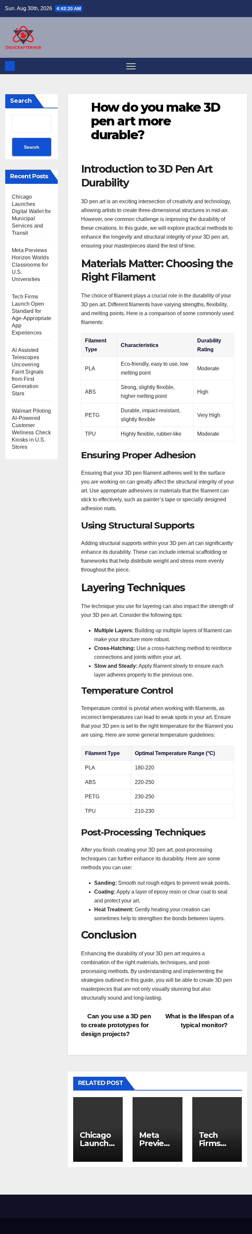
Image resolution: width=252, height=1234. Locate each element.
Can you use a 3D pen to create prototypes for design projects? (116, 1025)
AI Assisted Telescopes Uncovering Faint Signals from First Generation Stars (28, 371)
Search (21, 100)
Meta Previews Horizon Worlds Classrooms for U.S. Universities (30, 265)
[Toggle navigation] (131, 66)
